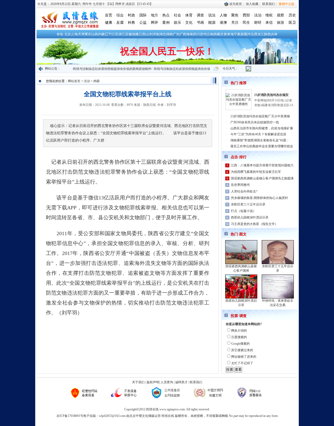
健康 (108, 23)
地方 (154, 15)
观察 (280, 15)
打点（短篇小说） (243, 211)
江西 (142, 34)
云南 (210, 34)
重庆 (88, 34)
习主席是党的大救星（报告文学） (254, 224)
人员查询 (166, 382)
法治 (257, 15)
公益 (143, 23)
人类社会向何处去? (244, 191)
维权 (269, 15)
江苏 (115, 34)
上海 (74, 34)
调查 (200, 15)
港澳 (223, 23)
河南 (156, 34)
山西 (95, 34)
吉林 (274, 34)
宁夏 (237, 34)
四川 (196, 34)
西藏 (217, 34)
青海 (230, 34)
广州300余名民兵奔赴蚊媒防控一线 (254, 122)
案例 (166, 23)
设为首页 (235, 4)
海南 (190, 34)
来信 (269, 23)
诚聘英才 (181, 382)
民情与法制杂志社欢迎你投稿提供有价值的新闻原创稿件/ (106, 69)
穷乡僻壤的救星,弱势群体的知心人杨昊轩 (259, 198)
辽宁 (108, 34)
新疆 (244, 34)
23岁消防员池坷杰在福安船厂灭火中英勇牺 (260, 116)
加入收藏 (252, 4)
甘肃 (223, 34)
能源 (212, 23)
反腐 (120, 23)
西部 (246, 15)
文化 (189, 23)
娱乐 (177, 23)
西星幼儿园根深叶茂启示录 (250, 217)
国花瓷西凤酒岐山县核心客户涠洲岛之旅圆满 (262, 178)
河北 (251, 34)
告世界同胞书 (240, 185)
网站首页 (74, 81)
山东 (149, 34)
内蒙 (101, 34)
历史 (292, 15)
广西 (183, 34)
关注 (234, 23)
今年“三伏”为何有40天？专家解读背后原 (258, 134)
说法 (212, 15)
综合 (120, 15)
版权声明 (153, 382)
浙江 (122, 34)
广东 (176, 34)
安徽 (129, 34)
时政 (131, 15)
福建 (135, 34)
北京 (67, 34)
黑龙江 (259, 34)
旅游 (280, 23)
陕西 (267, 34)
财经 (257, 23)
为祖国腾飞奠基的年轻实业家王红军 (256, 172)
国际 (143, 15)
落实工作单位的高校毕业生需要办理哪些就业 (261, 146)
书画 (200, 23)
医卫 (292, 23)
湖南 (169, 34)
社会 (177, 15)
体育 (189, 15)
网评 (154, 23)
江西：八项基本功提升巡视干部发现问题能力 (262, 165)
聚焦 (234, 15)
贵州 (203, 34)
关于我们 (138, 382)
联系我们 (268, 4)
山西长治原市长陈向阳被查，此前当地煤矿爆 (261, 128)
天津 (81, 34)
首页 (108, 15)
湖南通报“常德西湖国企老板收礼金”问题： (259, 140)
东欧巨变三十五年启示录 (248, 204)
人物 (223, 15)
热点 (166, 15)
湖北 (162, 34)
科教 (131, 23)
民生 (246, 23)
